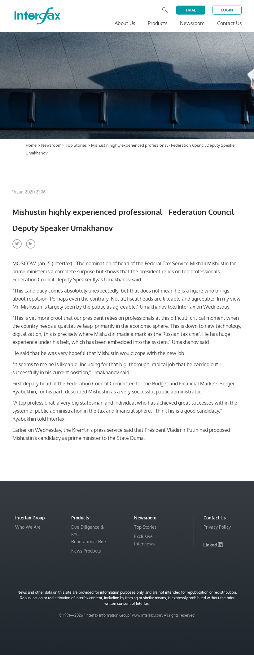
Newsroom (51, 145)
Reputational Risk (89, 541)
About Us (125, 23)
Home (31, 145)
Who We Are (28, 527)
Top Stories (77, 145)
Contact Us (229, 23)
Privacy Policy (217, 527)
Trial (191, 10)
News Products (86, 550)
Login (227, 10)
